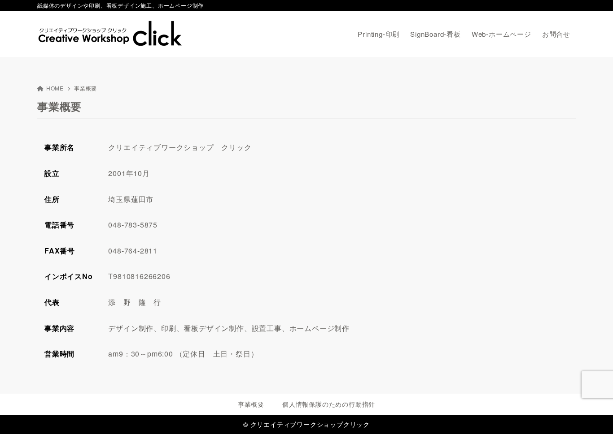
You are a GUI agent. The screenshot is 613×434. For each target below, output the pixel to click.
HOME (55, 88)
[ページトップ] (593, 414)
